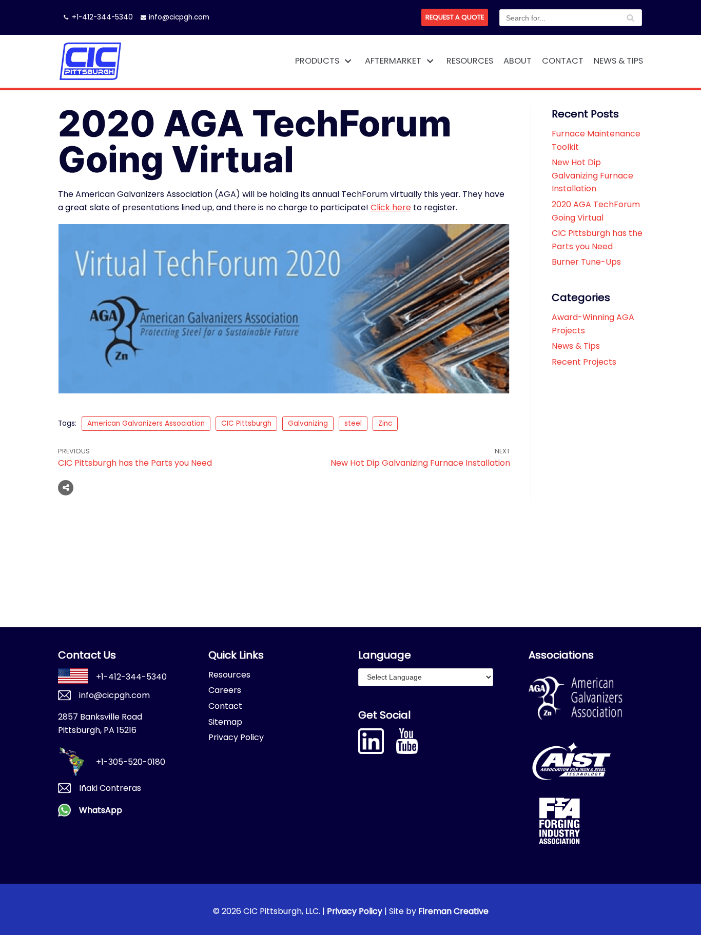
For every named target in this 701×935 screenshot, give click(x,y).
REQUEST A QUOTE (454, 17)
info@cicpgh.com (179, 17)
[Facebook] (88, 487)
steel (353, 423)
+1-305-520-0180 (130, 762)
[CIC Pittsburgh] (90, 61)
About (517, 61)
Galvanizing (308, 423)
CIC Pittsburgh (246, 423)
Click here (391, 207)
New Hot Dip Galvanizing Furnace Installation (592, 175)
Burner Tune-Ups (586, 262)
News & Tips (618, 61)
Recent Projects (584, 362)
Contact (562, 61)
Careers (224, 690)
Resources (469, 61)
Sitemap (225, 722)
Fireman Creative (453, 911)
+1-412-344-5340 (102, 17)
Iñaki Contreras (110, 788)
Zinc (385, 423)
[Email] (127, 487)
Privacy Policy (236, 737)
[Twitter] (107, 487)
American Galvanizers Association (146, 423)
